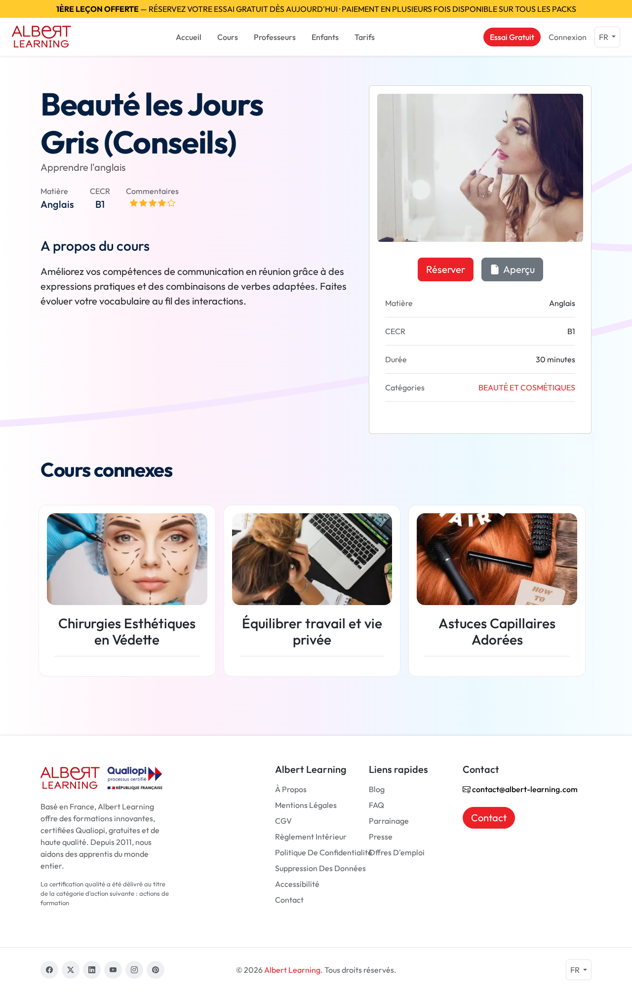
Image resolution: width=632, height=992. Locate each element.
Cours (227, 37)
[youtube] (113, 970)
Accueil (188, 37)
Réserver (445, 269)
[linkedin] (92, 970)
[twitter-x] (70, 970)
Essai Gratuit (512, 37)
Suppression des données (320, 868)
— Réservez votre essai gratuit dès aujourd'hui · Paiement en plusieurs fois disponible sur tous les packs (316, 9)
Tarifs (365, 37)
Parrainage (389, 821)
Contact (289, 900)
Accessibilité (297, 884)
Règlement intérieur (311, 836)
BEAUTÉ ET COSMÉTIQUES (526, 387)
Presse (381, 836)
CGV (283, 821)
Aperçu (518, 269)
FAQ (376, 805)
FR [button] (604, 37)
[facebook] (49, 970)
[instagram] (134, 970)
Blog (377, 789)
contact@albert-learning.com (524, 789)
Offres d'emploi (397, 852)
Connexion (568, 37)
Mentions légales (306, 805)
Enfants (325, 37)
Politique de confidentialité (323, 852)
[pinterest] (155, 970)
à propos (291, 789)
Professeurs (275, 37)
